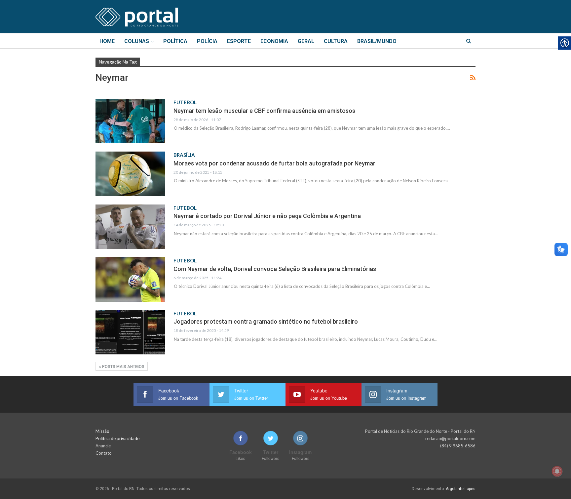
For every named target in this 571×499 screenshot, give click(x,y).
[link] (136, 15)
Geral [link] (306, 41)
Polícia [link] (207, 41)
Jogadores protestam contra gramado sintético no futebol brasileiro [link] (265, 321)
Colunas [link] (136, 41)
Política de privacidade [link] (117, 438)
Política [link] (175, 41)
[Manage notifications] (557, 471)
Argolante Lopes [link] (461, 488)
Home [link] (107, 41)
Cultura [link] (336, 41)
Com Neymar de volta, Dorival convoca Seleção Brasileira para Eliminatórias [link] (274, 268)
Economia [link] (274, 41)
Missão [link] (102, 431)
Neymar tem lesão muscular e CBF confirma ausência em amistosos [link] (264, 110)
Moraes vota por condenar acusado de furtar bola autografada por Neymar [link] (274, 163)
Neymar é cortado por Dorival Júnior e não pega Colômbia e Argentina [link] (267, 215)
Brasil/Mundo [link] (377, 41)
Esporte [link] (239, 41)
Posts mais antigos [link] (122, 366)
